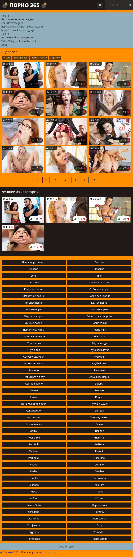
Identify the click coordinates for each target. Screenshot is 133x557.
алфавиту (55, 57)
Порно (5, 15)
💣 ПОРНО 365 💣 (24, 5)
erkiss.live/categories (13, 23)
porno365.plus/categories (17, 37)
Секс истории (66, 546)
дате (8, 57)
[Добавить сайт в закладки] (100, 5)
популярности (21, 57)
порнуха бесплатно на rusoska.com (22, 26)
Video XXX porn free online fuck (18, 41)
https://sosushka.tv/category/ (17, 30)
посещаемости (39, 57)
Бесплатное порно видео (17, 19)
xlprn (4, 44)
